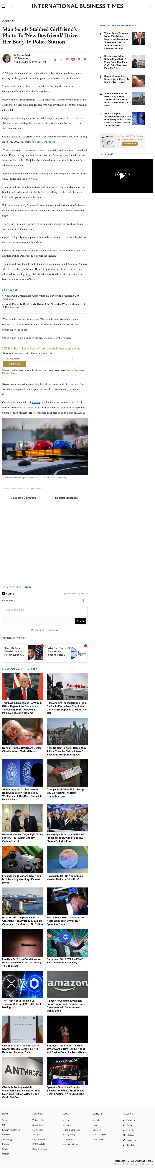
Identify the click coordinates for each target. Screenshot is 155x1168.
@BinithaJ (23, 58)
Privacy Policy (8, 373)
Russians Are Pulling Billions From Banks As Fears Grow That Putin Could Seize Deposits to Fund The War (115, 62)
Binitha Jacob (24, 55)
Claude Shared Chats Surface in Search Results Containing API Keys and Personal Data (20, 1049)
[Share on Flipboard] (67, 59)
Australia (96, 1120)
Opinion (5, 1154)
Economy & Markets (11, 1130)
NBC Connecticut (45, 141)
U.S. (4, 1125)
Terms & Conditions (71, 1130)
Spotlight (36, 1134)
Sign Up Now (130, 144)
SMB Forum (37, 1130)
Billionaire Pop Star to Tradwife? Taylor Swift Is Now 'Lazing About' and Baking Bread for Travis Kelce (66, 1049)
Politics (5, 1144)
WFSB (34, 178)
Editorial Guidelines (66, 498)
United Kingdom (99, 1134)
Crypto (5, 1149)
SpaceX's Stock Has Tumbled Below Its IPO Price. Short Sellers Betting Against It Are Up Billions (65, 1090)
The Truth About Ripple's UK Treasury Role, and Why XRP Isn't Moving (21, 1004)
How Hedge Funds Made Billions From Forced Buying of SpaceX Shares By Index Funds (65, 837)
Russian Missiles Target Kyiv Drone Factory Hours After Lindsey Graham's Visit (22, 837)
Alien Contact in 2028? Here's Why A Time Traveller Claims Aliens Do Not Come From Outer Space (66, 751)
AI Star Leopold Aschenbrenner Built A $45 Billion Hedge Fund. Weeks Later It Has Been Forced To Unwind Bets (117, 119)
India (94, 1125)
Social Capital (38, 1125)
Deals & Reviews (39, 1149)
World (4, 1120)
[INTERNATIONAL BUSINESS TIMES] (77, 6)
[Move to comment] (85, 59)
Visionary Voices (39, 1120)
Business (6, 1134)
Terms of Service (73, 370)
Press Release (38, 1139)
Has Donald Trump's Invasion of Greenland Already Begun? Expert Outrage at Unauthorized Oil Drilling (22, 921)
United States (98, 1139)
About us (66, 1120)
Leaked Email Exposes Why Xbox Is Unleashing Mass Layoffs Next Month (21, 879)
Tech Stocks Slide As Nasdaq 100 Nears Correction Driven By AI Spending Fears (66, 921)
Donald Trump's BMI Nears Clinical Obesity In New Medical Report (116, 79)
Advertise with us (70, 1144)
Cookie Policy (69, 1139)
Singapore (96, 1130)
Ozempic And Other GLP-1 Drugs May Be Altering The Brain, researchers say (65, 792)
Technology (7, 1139)
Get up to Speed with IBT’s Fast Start (127, 136)
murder (36, 402)
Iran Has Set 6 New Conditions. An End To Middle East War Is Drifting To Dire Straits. (21, 962)
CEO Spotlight (38, 1144)
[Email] (79, 59)
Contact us (67, 1125)
